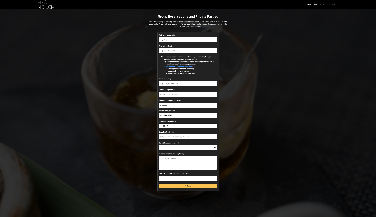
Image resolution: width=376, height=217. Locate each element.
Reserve (318, 5)
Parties (326, 5)
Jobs (334, 5)
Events (309, 5)
